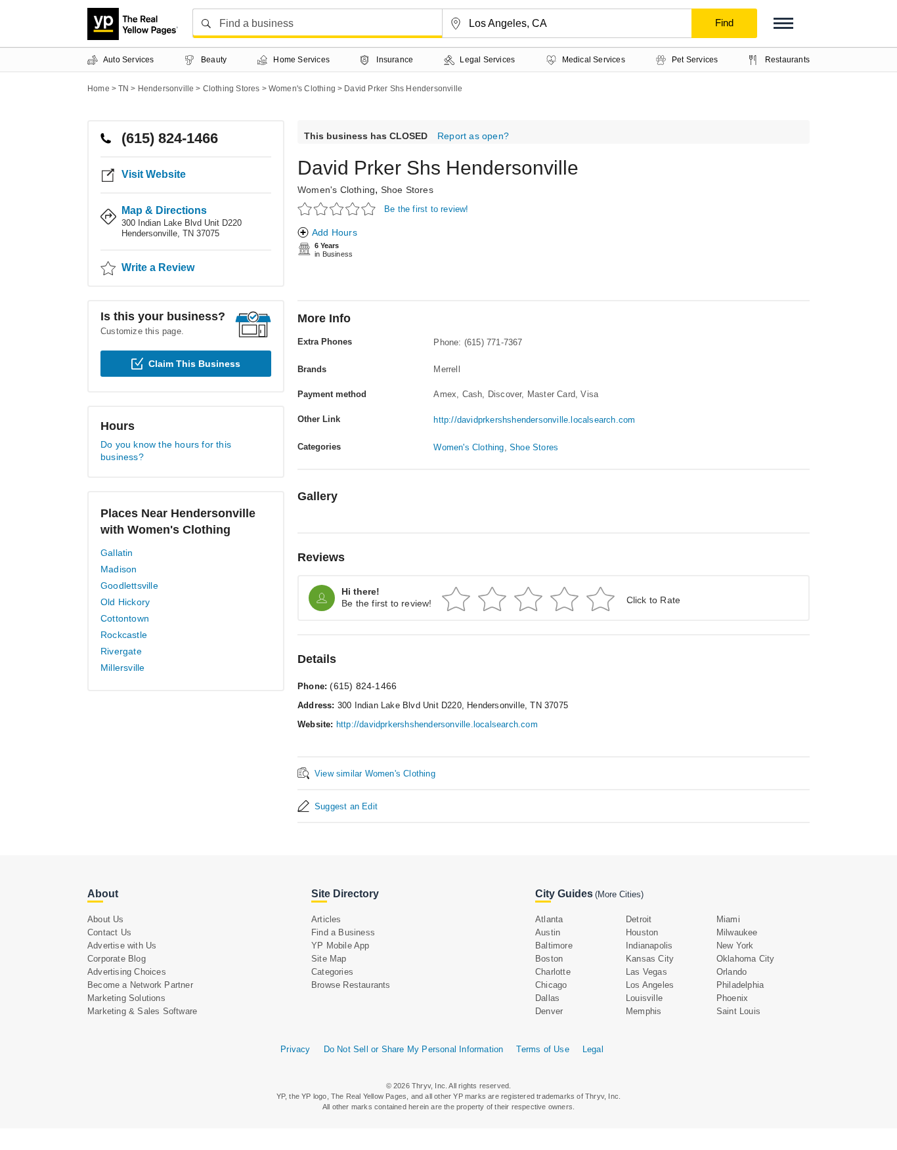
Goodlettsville (129, 585)
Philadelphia (740, 985)
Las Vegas (646, 972)
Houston (642, 932)
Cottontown (124, 618)
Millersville (122, 667)
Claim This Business (194, 363)
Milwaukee (737, 932)
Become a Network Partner (140, 985)
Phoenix (732, 998)
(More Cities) (619, 894)
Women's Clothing (336, 189)
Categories (332, 972)
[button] (783, 23)
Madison (118, 569)
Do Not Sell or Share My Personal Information (414, 1049)
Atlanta (549, 919)
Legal (592, 1049)
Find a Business (343, 932)
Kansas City (650, 959)
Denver (549, 1011)
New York (735, 945)
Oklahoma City (745, 959)
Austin (547, 932)
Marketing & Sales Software (142, 1011)
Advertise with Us (121, 945)
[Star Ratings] (338, 208)
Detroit (638, 919)
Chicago (551, 985)
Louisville (644, 998)
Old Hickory (125, 602)
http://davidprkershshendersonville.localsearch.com (534, 420)
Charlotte (553, 972)
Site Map (329, 959)
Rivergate (121, 651)
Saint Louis (738, 1011)
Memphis (643, 1011)
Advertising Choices (126, 972)
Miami (728, 919)
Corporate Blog (116, 959)
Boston (549, 959)
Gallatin (116, 552)
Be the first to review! (426, 209)
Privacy (295, 1049)
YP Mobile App (340, 945)
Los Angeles (650, 985)
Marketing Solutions (126, 998)
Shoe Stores (407, 189)
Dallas (547, 998)
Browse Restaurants (351, 985)
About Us (105, 919)
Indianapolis (649, 945)
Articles (326, 919)
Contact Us (109, 932)
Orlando (731, 972)
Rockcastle (123, 634)
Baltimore (554, 945)
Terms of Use (542, 1049)
